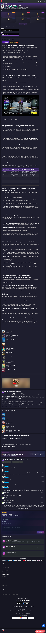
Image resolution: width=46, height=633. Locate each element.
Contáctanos (4, 579)
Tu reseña (3, 525)
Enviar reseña (41, 532)
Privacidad (3, 593)
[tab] (5, 42)
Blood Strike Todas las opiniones (22, 508)
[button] (23, 564)
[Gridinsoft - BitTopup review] (23, 618)
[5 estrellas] (10, 523)
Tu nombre (4, 517)
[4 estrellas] (8, 523)
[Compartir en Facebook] (31, 454)
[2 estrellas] (4, 523)
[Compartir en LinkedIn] (41, 454)
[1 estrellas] (2, 523)
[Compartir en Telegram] (38, 454)
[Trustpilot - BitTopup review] (31, 618)
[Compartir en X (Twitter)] (33, 454)
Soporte (3, 577)
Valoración (4, 521)
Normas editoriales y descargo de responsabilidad (10, 594)
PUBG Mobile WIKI (5, 570)
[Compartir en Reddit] (43, 454)
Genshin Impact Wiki (5, 565)
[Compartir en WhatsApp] (36, 454)
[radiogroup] (6, 466)
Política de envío (4, 585)
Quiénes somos (4, 576)
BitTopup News (4, 571)
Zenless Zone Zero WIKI (5, 568)
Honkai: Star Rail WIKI (5, 567)
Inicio (1, 3)
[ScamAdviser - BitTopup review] (15, 618)
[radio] (4, 466)
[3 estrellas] (6, 523)
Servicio (3, 591)
